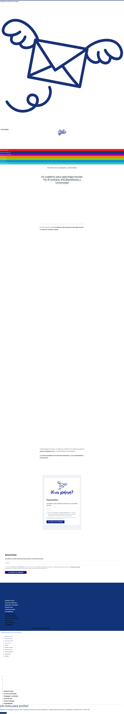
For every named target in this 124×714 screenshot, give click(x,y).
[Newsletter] (62, 126)
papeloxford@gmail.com (47, 451)
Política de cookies (8, 638)
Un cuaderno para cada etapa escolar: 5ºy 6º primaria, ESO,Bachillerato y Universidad (62, 179)
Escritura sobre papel (11, 603)
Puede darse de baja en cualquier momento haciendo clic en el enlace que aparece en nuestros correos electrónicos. (26, 568)
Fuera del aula (9, 607)
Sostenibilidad (9, 611)
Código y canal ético (9, 636)
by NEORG (7, 645)
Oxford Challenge (10, 609)
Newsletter (5, 129)
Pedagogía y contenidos (11, 605)
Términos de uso (8, 643)
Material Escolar (9, 600)
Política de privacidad (75, 567)
